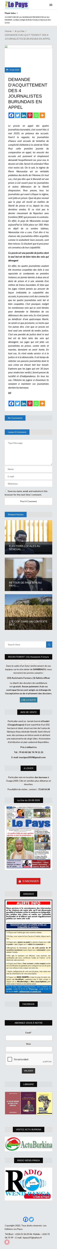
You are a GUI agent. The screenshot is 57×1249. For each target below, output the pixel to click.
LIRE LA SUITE (28, 700)
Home (8, 30)
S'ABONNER (30, 881)
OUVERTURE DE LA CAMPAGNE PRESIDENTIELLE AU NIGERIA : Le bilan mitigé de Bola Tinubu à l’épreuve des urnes (28, 20)
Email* (28, 1032)
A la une (19, 30)
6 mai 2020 (14, 70)
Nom (28, 1043)
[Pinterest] (30, 115)
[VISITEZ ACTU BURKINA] (28, 1144)
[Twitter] (17, 115)
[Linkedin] (23, 115)
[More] (42, 115)
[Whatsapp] (36, 115)
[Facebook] (11, 115)
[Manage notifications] (7, 1242)
